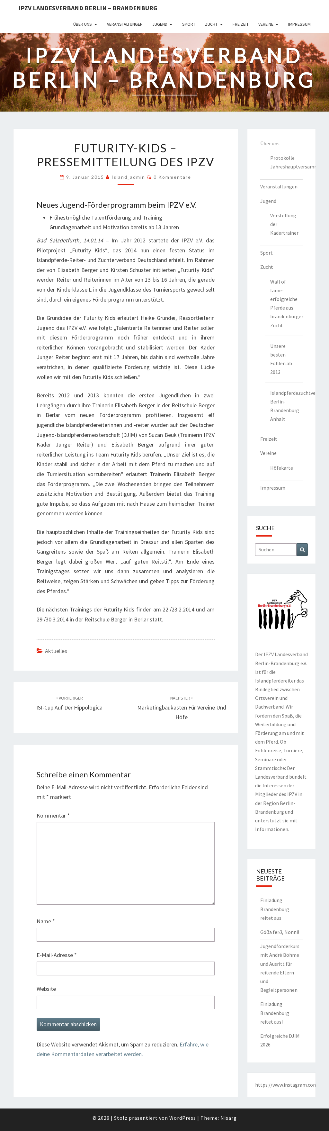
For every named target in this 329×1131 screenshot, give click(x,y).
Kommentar (53, 815)
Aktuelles (56, 651)
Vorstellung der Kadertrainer (284, 224)
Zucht (211, 24)
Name (46, 921)
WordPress (182, 1118)
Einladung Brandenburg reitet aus (274, 909)
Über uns (82, 24)
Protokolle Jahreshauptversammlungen (286, 162)
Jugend (159, 24)
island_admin (128, 177)
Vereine (265, 24)
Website (46, 988)
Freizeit (241, 24)
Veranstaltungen (125, 24)
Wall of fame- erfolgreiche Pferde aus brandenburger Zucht (286, 303)
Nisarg (228, 1118)
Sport (188, 24)
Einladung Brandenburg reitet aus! (274, 1013)
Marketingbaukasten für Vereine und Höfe (181, 708)
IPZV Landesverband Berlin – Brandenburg (87, 8)
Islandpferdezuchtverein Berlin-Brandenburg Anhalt (286, 406)
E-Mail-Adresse (57, 955)
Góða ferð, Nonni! (279, 932)
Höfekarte (281, 468)
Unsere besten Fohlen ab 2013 (281, 359)
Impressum (299, 24)
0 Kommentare (172, 177)
